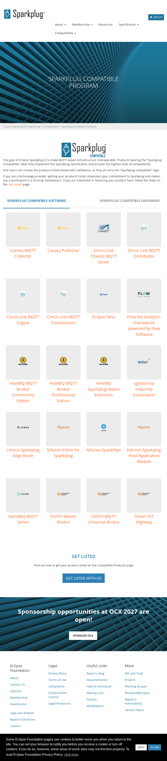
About (14, 678)
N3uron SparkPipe (104, 450)
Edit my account (132, 3)
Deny (141, 747)
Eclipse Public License (57, 695)
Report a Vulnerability (133, 701)
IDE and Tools (134, 673)
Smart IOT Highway (144, 519)
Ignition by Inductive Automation (144, 389)
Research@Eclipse (137, 693)
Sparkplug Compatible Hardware (130, 200)
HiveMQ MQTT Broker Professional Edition (63, 391)
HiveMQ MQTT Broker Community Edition (23, 391)
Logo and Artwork (22, 713)
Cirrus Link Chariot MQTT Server (104, 256)
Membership (19, 697)
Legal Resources (59, 703)
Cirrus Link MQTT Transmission (63, 319)
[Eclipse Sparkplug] (24, 13)
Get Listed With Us (83, 578)
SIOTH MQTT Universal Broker (104, 519)
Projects (130, 680)
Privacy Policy (57, 673)
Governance (18, 704)
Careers (15, 726)
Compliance (56, 686)
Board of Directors (22, 719)
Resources (106, 24)
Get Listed (15, 184)
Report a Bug (95, 673)
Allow (154, 747)
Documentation (97, 680)
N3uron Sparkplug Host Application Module (144, 455)
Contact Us (17, 684)
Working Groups (136, 686)
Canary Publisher (63, 250)
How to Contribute (99, 686)
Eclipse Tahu (103, 317)
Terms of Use (57, 680)
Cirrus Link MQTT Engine (23, 319)
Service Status (134, 710)
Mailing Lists (95, 693)
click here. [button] (71, 754)
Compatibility (51, 126)
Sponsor (15, 691)
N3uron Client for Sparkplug (63, 453)
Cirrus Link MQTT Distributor (144, 253)
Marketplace (95, 706)
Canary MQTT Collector (23, 253)
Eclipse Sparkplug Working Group (21, 126)
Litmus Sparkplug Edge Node (23, 453)
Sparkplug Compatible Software (79, 126)
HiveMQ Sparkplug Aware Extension (104, 389)
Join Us (157, 17)
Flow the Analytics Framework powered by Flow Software (144, 325)
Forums (92, 699)
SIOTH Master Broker (63, 519)
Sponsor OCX (83, 635)
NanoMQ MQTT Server (23, 519)
